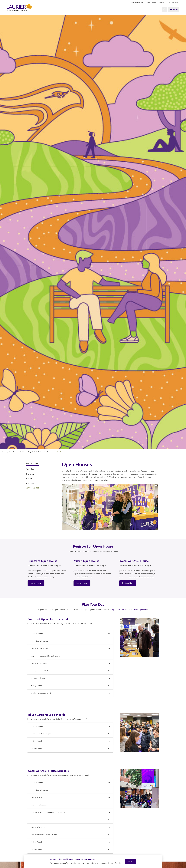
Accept (131, 861)
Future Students (137, 3)
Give (168, 3)
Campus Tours (31, 483)
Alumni (161, 3)
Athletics (175, 3)
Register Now (35, 583)
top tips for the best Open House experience (129, 609)
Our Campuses (49, 452)
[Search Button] (164, 9)
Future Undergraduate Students (31, 452)
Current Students (151, 3)
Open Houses (32, 488)
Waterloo (30, 469)
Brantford (30, 474)
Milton (29, 478)
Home (4, 452)
